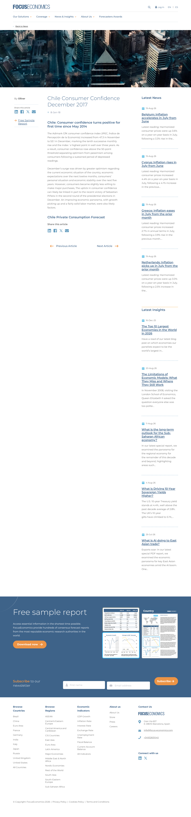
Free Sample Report (26, 122)
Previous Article (66, 246)
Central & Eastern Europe (54, 722)
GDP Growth (83, 716)
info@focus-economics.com (158, 730)
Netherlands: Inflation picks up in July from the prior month (160, 266)
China (16, 721)
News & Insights (64, 16)
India (15, 739)
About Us (86, 16)
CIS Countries (52, 735)
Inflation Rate (84, 721)
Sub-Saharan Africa (55, 787)
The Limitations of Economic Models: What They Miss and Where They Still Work (159, 379)
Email (110, 679)
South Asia (50, 775)
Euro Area (18, 726)
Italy (15, 744)
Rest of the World (54, 770)
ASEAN (48, 716)
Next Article (104, 246)
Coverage (41, 16)
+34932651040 (151, 737)
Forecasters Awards (110, 16)
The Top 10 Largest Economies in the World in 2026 (159, 330)
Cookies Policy (76, 802)
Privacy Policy (59, 802)
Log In (161, 7)
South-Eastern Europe (52, 780)
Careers (113, 726)
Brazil (15, 716)
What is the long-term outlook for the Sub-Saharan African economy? (158, 435)
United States (20, 762)
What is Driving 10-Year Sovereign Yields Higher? (158, 492)
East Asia (49, 740)
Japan (16, 749)
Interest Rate (84, 726)
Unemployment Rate (85, 736)
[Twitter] (145, 758)
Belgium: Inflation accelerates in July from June (159, 118)
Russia (16, 753)
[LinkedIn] (140, 758)
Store (112, 717)
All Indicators (84, 754)
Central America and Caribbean (55, 729)
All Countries (19, 767)
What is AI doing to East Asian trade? (159, 542)
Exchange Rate (85, 730)
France (16, 730)
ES (176, 7)
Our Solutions (21, 16)
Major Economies (54, 754)
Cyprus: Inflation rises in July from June (159, 164)
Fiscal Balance (84, 742)
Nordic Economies (54, 765)
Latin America (52, 749)
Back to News (21, 26)
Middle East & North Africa (55, 759)
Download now (27, 644)
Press (112, 722)
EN (169, 7)
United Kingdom (22, 758)
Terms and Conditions (97, 802)
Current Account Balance (86, 748)
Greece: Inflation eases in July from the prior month (158, 214)
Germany (18, 735)
